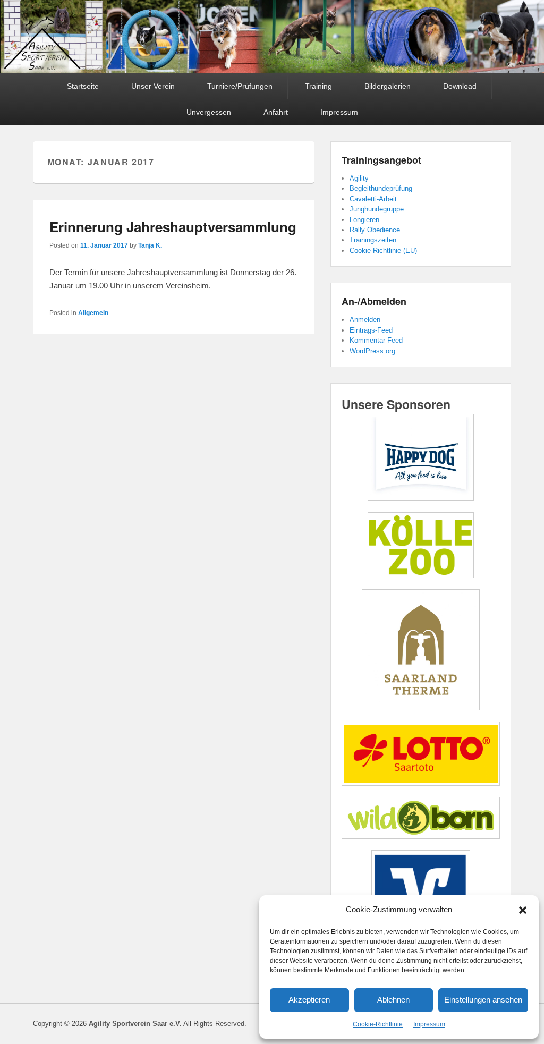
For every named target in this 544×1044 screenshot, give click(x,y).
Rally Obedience (375, 230)
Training (318, 86)
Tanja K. (150, 245)
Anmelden (365, 320)
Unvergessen (208, 112)
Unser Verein (153, 86)
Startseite (83, 86)
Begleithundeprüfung (381, 188)
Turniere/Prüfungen (240, 86)
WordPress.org (372, 351)
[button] (522, 910)
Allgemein (93, 313)
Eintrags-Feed (371, 330)
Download (460, 86)
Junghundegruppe (377, 209)
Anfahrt (276, 112)
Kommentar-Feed (376, 340)
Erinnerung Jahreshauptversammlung (172, 226)
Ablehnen (393, 999)
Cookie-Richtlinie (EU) (383, 250)
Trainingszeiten (373, 240)
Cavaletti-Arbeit (373, 199)
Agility (359, 178)
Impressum (429, 1024)
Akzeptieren (309, 999)
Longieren (364, 220)
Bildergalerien (387, 86)
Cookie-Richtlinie (378, 1024)
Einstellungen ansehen (483, 999)
